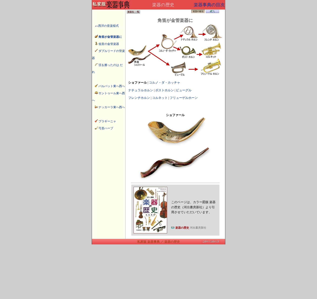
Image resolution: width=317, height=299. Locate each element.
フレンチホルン (139, 98)
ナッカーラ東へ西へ (112, 107)
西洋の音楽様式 (108, 25)
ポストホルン (164, 90)
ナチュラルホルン (140, 90)
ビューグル (184, 90)
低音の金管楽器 (109, 43)
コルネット (160, 98)
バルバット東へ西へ (112, 86)
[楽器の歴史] (210, 242)
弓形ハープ (106, 128)
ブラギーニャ (107, 121)
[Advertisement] (158, 273)
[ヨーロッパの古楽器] (212, 12)
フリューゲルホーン (184, 98)
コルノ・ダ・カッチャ (164, 82)
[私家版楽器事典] (111, 8)
